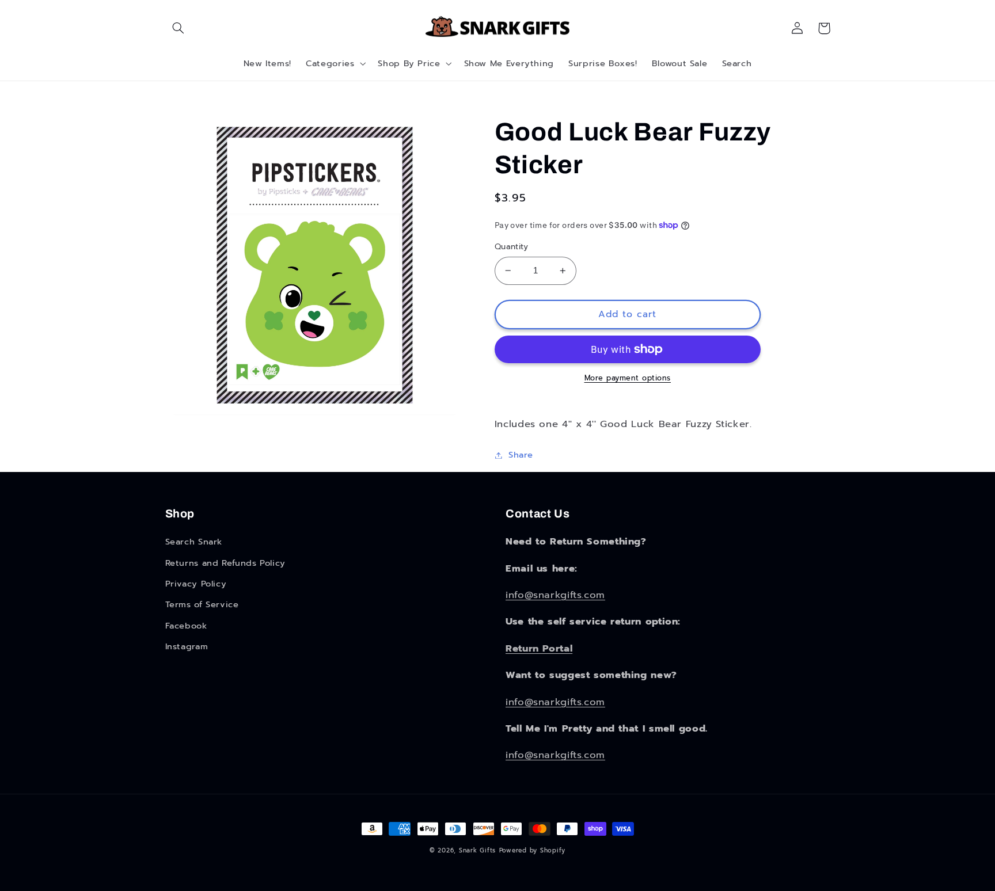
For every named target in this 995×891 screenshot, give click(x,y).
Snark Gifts (477, 850)
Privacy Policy (196, 583)
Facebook (186, 625)
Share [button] (520, 454)
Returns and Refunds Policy (225, 563)
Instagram (186, 646)
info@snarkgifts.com (555, 595)
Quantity (511, 247)
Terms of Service (202, 604)
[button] (178, 28)
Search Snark (194, 541)
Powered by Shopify (532, 850)
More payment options (627, 378)
